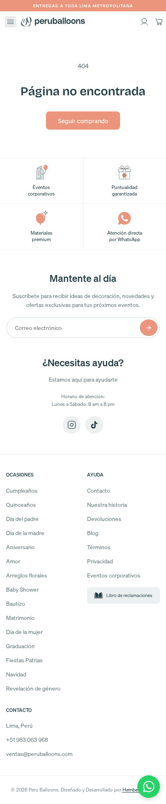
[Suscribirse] (149, 327)
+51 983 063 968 (27, 739)
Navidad (16, 674)
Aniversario (20, 547)
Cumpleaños (21, 490)
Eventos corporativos (113, 575)
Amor (13, 561)
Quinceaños (21, 504)
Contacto (98, 490)
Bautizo (15, 603)
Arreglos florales (26, 575)
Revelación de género (33, 688)
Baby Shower (22, 589)
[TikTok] (94, 425)
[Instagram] (72, 425)
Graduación (20, 646)
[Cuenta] (144, 21)
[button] (10, 21)
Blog (92, 533)
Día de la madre (25, 533)
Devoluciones (104, 519)
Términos (98, 547)
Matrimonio (20, 617)
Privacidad (100, 561)
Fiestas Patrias (24, 660)
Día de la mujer (24, 632)
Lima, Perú (19, 725)
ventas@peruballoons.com (39, 754)
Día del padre (22, 519)
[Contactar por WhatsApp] (148, 786)
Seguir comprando (83, 121)
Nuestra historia (107, 504)
